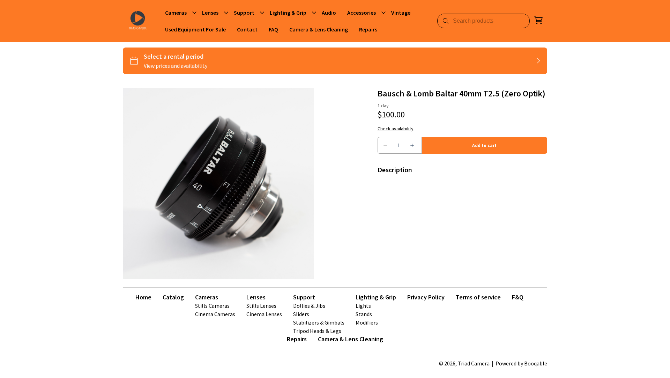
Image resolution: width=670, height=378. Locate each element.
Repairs (297, 339)
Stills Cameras (212, 305)
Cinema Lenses (264, 314)
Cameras (206, 297)
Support (304, 297)
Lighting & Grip (376, 297)
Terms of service (478, 297)
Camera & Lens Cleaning (350, 339)
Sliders (301, 314)
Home (143, 297)
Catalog (173, 297)
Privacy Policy (426, 297)
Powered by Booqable (521, 363)
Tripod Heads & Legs (317, 330)
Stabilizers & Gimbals (318, 322)
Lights (363, 305)
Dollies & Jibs (309, 305)
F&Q (517, 297)
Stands (364, 314)
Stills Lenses (261, 305)
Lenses (256, 297)
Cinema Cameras (215, 314)
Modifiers (367, 322)
